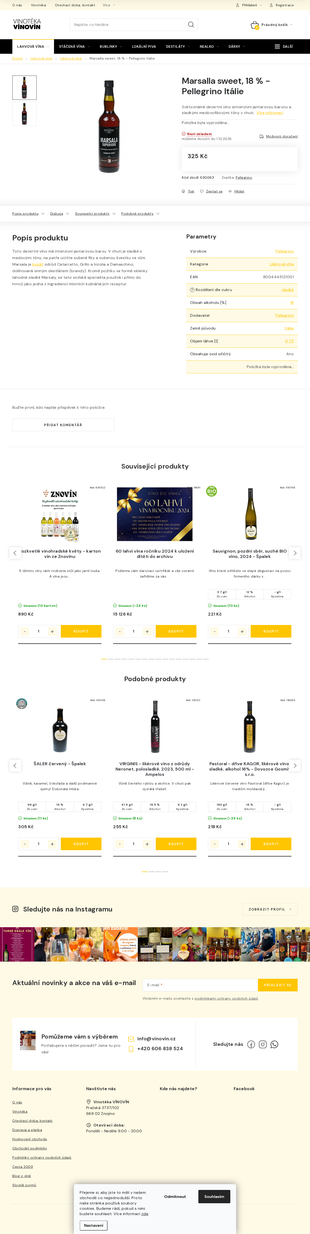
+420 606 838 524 (160, 1048)
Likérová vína (282, 264)
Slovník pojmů (24, 1185)
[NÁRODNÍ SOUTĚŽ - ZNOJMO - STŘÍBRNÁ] (59, 726)
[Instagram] (263, 1044)
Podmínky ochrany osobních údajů (41, 1157)
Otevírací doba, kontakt (75, 5)
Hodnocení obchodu (29, 1139)
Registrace (285, 5)
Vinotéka (38, 5)
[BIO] (249, 514)
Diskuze (56, 213)
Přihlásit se (278, 985)
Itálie (289, 328)
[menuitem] (33, 46)
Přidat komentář (63, 425)
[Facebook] (251, 1044)
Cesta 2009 (22, 1167)
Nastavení (93, 1225)
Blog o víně (21, 1176)
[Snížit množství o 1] (24, 631)
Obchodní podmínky (29, 1148)
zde (144, 1213)
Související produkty (92, 213)
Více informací (269, 112)
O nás (17, 5)
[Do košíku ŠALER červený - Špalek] (81, 844)
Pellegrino (244, 177)
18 (292, 302)
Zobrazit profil (267, 909)
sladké (288, 289)
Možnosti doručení (282, 136)
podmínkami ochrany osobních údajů (226, 998)
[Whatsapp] (274, 1044)
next (295, 553)
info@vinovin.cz (156, 1038)
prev (15, 553)
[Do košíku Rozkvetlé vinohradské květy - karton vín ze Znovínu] (81, 631)
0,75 (289, 341)
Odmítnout (175, 1196)
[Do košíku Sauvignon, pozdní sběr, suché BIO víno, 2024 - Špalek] (271, 631)
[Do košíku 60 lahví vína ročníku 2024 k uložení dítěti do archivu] (176, 631)
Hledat (191, 24)
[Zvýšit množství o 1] (52, 631)
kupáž (38, 264)
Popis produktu (25, 213)
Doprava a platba (27, 1130)
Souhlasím (214, 1196)
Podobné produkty (137, 213)
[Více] (284, 46)
